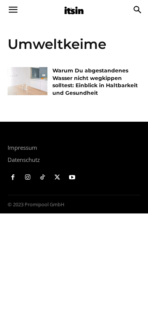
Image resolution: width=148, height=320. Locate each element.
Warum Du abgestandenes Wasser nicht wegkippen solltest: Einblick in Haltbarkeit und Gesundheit (95, 81)
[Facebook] (13, 177)
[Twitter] (57, 177)
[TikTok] (42, 177)
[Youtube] (71, 177)
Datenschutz (24, 159)
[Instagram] (27, 177)
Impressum (22, 147)
